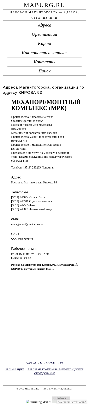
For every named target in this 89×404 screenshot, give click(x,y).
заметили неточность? (72, 402)
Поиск (44, 70)
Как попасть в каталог (44, 52)
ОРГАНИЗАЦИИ (14, 369)
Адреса (44, 25)
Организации (44, 34)
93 (61, 362)
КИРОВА (51, 362)
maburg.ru (44, 5)
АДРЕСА (31, 362)
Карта (44, 43)
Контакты (44, 61)
